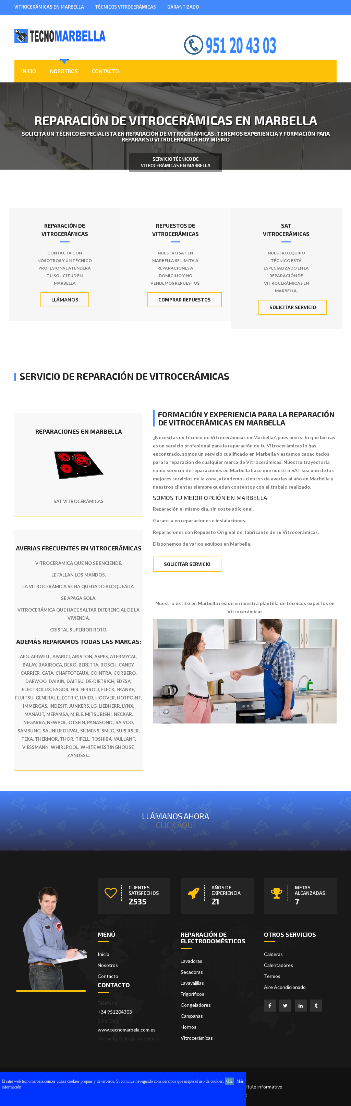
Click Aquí (175, 825)
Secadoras (192, 972)
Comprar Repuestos (184, 300)
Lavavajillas (192, 983)
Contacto (105, 71)
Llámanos (64, 300)
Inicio (28, 71)
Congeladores (196, 1005)
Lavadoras (191, 961)
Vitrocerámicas (197, 1038)
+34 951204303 (115, 1012)
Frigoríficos (192, 994)
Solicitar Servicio (292, 307)
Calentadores (278, 965)
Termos (272, 976)
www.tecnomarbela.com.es (127, 1030)
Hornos (188, 1027)
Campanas (192, 1016)
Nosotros (64, 71)
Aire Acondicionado (285, 987)
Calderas (273, 954)
